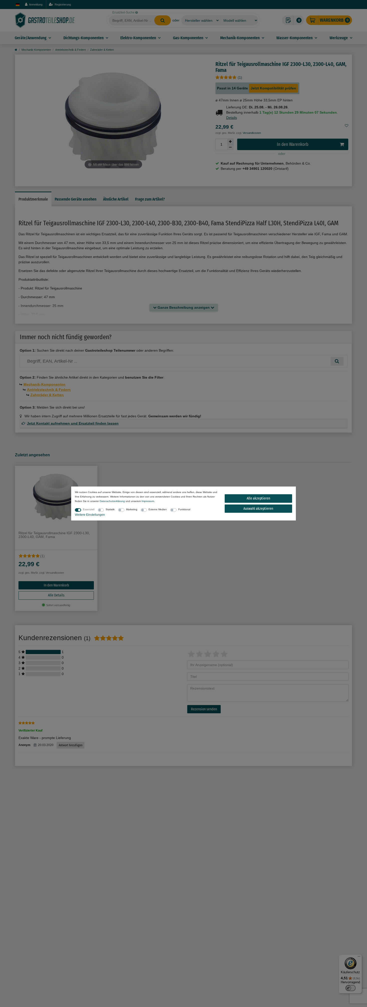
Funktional (184, 509)
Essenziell (88, 509)
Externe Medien (158, 509)
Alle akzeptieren (258, 498)
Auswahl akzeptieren (258, 508)
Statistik (110, 509)
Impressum (148, 501)
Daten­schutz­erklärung (112, 501)
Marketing (131, 509)
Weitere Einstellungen (90, 514)
